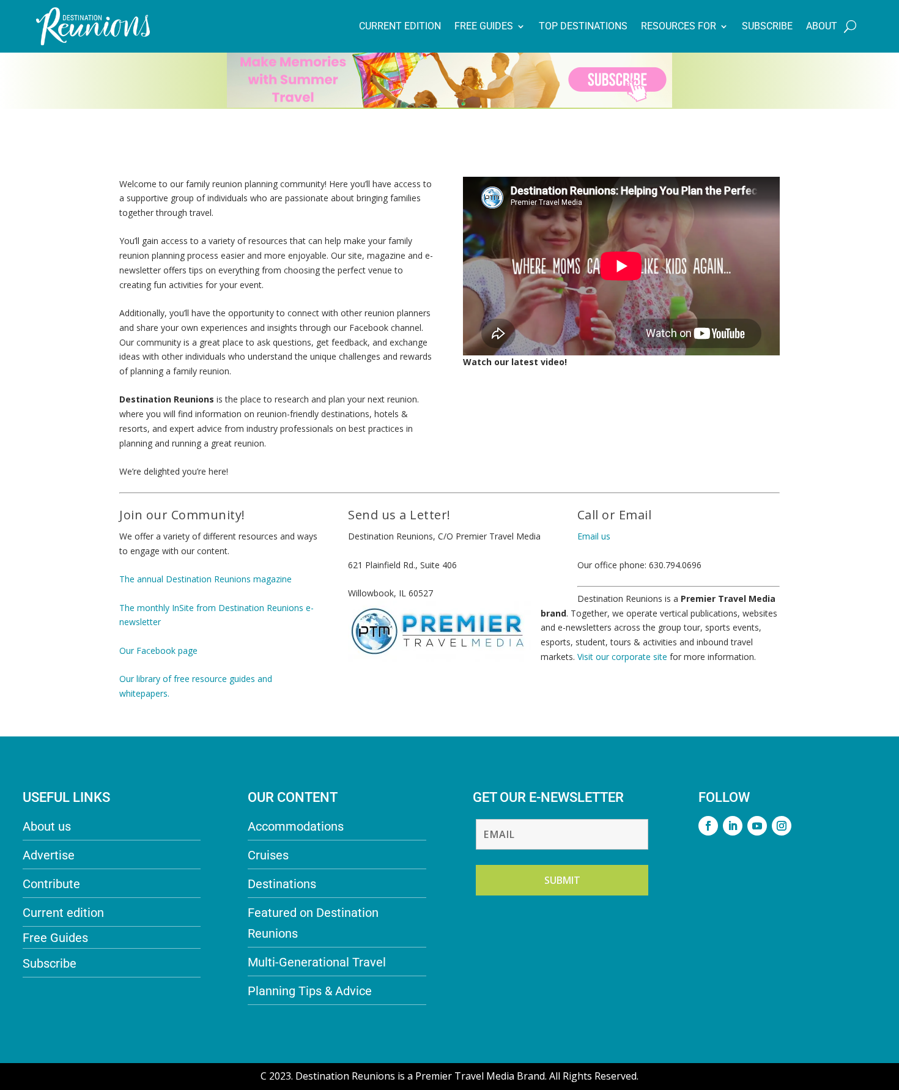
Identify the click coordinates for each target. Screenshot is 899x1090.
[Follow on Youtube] (757, 826)
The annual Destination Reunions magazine (205, 579)
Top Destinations (583, 26)
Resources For (678, 26)
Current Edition (400, 26)
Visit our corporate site (623, 656)
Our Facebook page (158, 650)
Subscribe (767, 26)
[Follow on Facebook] (708, 826)
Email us (593, 536)
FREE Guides (483, 26)
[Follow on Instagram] (781, 826)
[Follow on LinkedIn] (732, 826)
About (821, 26)
